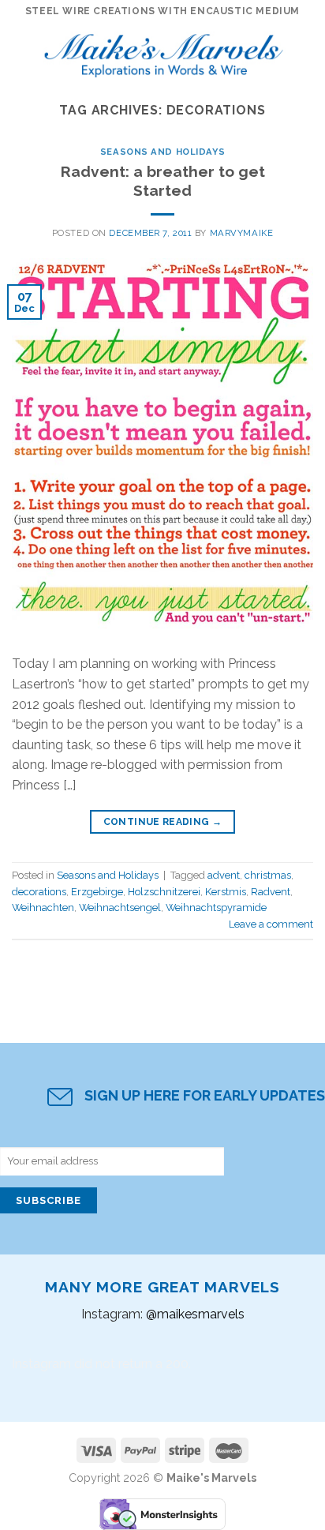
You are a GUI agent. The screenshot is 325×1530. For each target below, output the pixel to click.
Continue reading (162, 821)
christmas (268, 875)
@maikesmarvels (195, 1314)
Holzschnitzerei (164, 892)
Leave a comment (271, 924)
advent (223, 875)
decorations (39, 892)
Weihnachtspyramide (216, 907)
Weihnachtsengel (120, 907)
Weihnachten (43, 907)
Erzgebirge (97, 892)
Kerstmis (225, 892)
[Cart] (305, 51)
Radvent (270, 892)
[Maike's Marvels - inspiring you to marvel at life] (164, 51)
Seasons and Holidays (162, 151)
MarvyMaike (242, 232)
